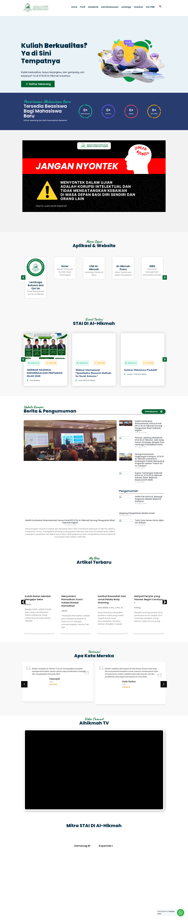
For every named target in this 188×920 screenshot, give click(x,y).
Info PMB (150, 7)
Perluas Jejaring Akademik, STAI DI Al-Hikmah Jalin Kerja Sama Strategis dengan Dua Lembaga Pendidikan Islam (149, 441)
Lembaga (126, 7)
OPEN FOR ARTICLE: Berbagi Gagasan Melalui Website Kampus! (148, 499)
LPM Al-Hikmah (36, 267)
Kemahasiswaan (109, 7)
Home (74, 7)
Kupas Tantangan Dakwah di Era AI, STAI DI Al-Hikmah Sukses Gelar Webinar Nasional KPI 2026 (148, 476)
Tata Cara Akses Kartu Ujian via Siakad (149, 521)
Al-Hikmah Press (65, 267)
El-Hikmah (152, 266)
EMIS (94, 266)
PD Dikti (123, 266)
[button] (160, 6)
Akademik (93, 7)
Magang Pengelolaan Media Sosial (137, 513)
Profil (82, 7)
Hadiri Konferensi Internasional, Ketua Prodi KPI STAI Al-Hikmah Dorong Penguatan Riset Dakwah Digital (70, 521)
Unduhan (138, 7)
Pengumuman (128, 491)
